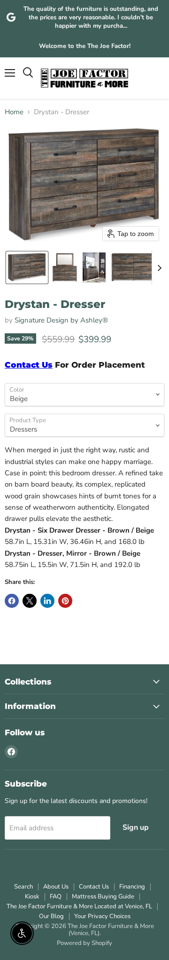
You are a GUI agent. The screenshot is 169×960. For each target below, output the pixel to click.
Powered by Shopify (84, 943)
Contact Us (94, 886)
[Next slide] (159, 267)
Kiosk (32, 896)
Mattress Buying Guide (103, 896)
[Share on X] (30, 601)
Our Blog (51, 916)
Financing (132, 886)
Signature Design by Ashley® (61, 320)
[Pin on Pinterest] (65, 601)
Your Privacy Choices (102, 916)
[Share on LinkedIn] (47, 601)
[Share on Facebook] (12, 601)
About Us (56, 886)
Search (23, 886)
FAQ (55, 896)
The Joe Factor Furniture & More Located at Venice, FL (79, 906)
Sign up (136, 827)
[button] (27, 267)
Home (14, 112)
